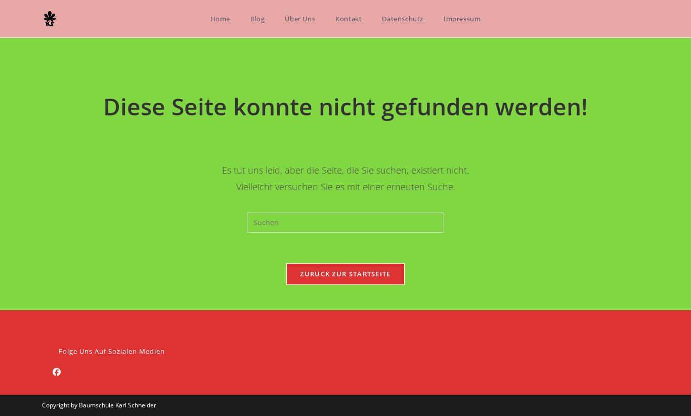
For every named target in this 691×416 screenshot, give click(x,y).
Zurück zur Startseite (345, 273)
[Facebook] (57, 372)
